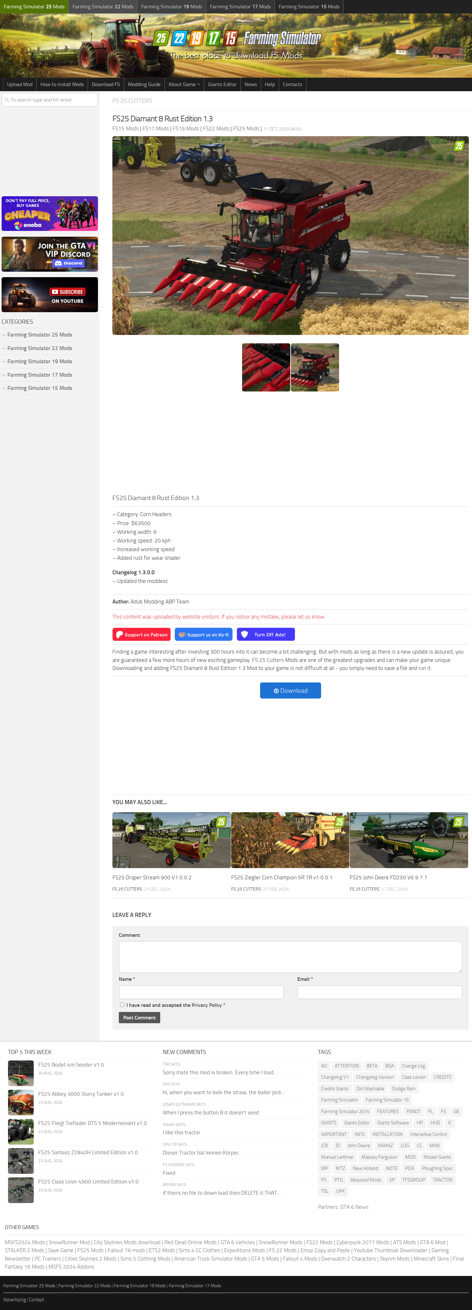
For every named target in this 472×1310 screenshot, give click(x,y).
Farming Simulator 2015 (345, 1111)
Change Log (413, 1066)
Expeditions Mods (244, 1250)
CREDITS (442, 1077)
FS (443, 1111)
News (251, 84)
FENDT (413, 1111)
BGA (389, 1066)
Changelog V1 (335, 1077)
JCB (324, 1145)
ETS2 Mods (162, 1250)
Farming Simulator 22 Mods (39, 348)
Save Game (61, 1250)
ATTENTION (347, 1066)
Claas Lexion (414, 1077)
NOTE (392, 1168)
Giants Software (393, 1123)
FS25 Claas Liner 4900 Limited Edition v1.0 (88, 1181)
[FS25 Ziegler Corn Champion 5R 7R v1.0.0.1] (290, 840)
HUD (435, 1123)
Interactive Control (428, 1134)
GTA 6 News (354, 1207)
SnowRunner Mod (69, 1242)
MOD (410, 1157)
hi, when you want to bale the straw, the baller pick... (224, 1092)
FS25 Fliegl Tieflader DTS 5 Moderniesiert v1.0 (92, 1123)
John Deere (359, 1145)
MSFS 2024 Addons (71, 1266)
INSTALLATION (387, 1134)
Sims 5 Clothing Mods (145, 1258)
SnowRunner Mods (280, 1242)
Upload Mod (19, 84)
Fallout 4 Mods (300, 1258)
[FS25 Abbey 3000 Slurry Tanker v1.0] (21, 1102)
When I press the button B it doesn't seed (211, 1112)
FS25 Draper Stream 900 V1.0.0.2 (152, 877)
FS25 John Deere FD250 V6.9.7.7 (388, 877)
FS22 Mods (319, 1242)
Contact (36, 1300)
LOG (405, 1145)
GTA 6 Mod (432, 1242)
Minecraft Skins (431, 1258)
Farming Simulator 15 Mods (39, 388)
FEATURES (388, 1111)
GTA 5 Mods (265, 1258)
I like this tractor (181, 1132)
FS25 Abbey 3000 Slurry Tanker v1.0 (81, 1094)
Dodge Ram (404, 1089)
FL (430, 1111)
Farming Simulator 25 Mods (29, 1285)
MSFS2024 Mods (25, 1242)
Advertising (14, 1300)
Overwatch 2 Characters (348, 1258)
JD (338, 1145)
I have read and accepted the (176, 1005)
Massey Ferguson (380, 1157)
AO (324, 1066)
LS (419, 1145)
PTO (338, 1180)
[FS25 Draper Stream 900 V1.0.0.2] (171, 840)
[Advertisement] (290, 445)
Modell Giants (437, 1157)
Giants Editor (222, 84)
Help (270, 84)
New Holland (365, 1168)
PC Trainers (48, 1258)
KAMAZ (385, 1145)
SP (392, 1180)
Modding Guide (144, 84)
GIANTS (329, 1123)
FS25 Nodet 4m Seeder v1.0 (71, 1064)
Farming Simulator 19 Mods (39, 361)
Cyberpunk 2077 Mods (363, 1242)
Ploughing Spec (437, 1168)
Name (127, 979)
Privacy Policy (207, 1005)
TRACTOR (442, 1180)
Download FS (106, 84)
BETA (372, 1066)
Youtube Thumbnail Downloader (391, 1250)
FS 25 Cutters (132, 100)
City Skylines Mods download (127, 1242)
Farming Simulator (339, 1100)
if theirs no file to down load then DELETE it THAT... (222, 1193)
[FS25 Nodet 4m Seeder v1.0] (21, 1073)
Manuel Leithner (337, 1157)
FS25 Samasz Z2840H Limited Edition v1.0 (88, 1152)
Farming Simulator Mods (34, 7)
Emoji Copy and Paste (325, 1250)
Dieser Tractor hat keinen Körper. (201, 1152)
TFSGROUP (413, 1180)
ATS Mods (404, 1242)
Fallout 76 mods (126, 1250)
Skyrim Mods (395, 1258)
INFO (359, 1134)
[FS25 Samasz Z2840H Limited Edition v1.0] (21, 1161)
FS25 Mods (90, 1250)
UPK (340, 1191)
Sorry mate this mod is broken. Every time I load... (220, 1072)
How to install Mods (62, 84)
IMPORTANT (334, 1134)
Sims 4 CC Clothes (199, 1250)
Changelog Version (375, 1077)
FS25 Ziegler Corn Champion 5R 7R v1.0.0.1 (282, 877)
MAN (434, 1145)
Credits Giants (335, 1089)
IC (450, 1123)
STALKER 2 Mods (24, 1250)
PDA (409, 1168)
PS (324, 1180)
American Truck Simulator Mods (210, 1258)
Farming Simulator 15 (387, 1100)
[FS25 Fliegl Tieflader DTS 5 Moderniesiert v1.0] (21, 1132)
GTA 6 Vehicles (238, 1242)
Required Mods (366, 1180)
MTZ (340, 1168)
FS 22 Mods (283, 1250)
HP (420, 1123)
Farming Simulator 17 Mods (39, 375)
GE (456, 1111)
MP (324, 1168)
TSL (324, 1191)
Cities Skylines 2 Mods (91, 1258)
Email (305, 979)
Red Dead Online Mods (190, 1242)
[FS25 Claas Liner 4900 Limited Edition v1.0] (21, 1190)
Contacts (292, 84)
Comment (129, 935)
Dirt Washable (370, 1089)
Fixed (169, 1173)
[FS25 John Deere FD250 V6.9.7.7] (409, 840)
